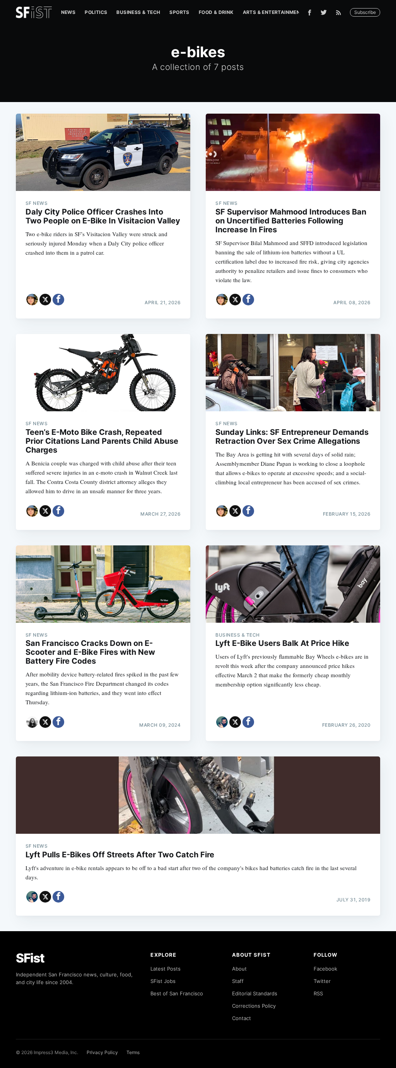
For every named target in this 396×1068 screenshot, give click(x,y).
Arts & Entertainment (273, 12)
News (68, 12)
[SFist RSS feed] (340, 12)
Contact (241, 1018)
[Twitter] (323, 12)
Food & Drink (216, 12)
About (239, 969)
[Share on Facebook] (58, 299)
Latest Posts (165, 969)
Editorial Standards (254, 993)
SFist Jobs (163, 981)
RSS (318, 993)
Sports (179, 12)
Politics (96, 12)
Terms (133, 1052)
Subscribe (365, 12)
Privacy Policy (102, 1052)
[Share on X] (45, 299)
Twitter (322, 981)
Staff (238, 981)
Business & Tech (138, 12)
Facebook (325, 969)
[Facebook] (309, 12)
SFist (30, 958)
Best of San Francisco (176, 993)
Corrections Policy (254, 1006)
